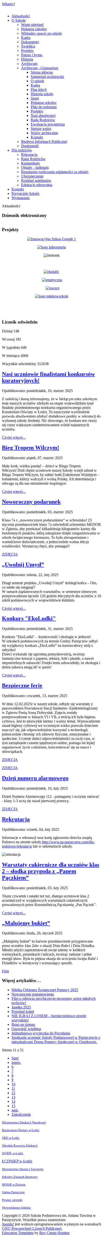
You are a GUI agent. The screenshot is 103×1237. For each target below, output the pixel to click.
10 (13, 1084)
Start (14, 1058)
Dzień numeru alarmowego (35, 778)
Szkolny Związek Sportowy (20, 1177)
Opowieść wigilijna (26, 1029)
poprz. (16, 1062)
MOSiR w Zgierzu (13, 1184)
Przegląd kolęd (22, 1011)
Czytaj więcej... (13, 437)
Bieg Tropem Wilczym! (30, 447)
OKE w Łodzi (10, 1138)
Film (5, 971)
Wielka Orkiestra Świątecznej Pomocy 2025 (44, 990)
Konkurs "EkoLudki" (29, 618)
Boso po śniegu (23, 1024)
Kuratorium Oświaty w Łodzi (20, 1130)
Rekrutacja (16, 819)
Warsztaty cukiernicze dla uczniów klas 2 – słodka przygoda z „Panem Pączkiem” (50, 871)
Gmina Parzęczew (13, 1192)
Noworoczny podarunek (31, 502)
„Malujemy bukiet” (26, 923)
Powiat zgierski (12, 1200)
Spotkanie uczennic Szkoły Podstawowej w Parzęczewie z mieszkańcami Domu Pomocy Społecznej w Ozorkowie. (55, 1039)
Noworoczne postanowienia (32, 994)
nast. (14, 1110)
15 (13, 1106)
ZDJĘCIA (10, 554)
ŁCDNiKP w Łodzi (17, 1161)
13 (13, 1097)
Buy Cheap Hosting (54, 1233)
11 (13, 1088)
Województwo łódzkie (16, 1207)
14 (13, 1101)
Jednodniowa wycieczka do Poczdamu (40, 1033)
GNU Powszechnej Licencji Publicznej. (32, 1228)
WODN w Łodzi (12, 1153)
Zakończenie (21, 1114)
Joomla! (8, 1224)
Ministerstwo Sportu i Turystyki (22, 1169)
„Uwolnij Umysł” (23, 564)
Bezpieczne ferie (22, 685)
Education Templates (18, 1233)
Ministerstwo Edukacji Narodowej (24, 1122)
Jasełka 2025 (21, 1007)
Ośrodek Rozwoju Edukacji (20, 1145)
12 (13, 1093)
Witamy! (8, 4)
